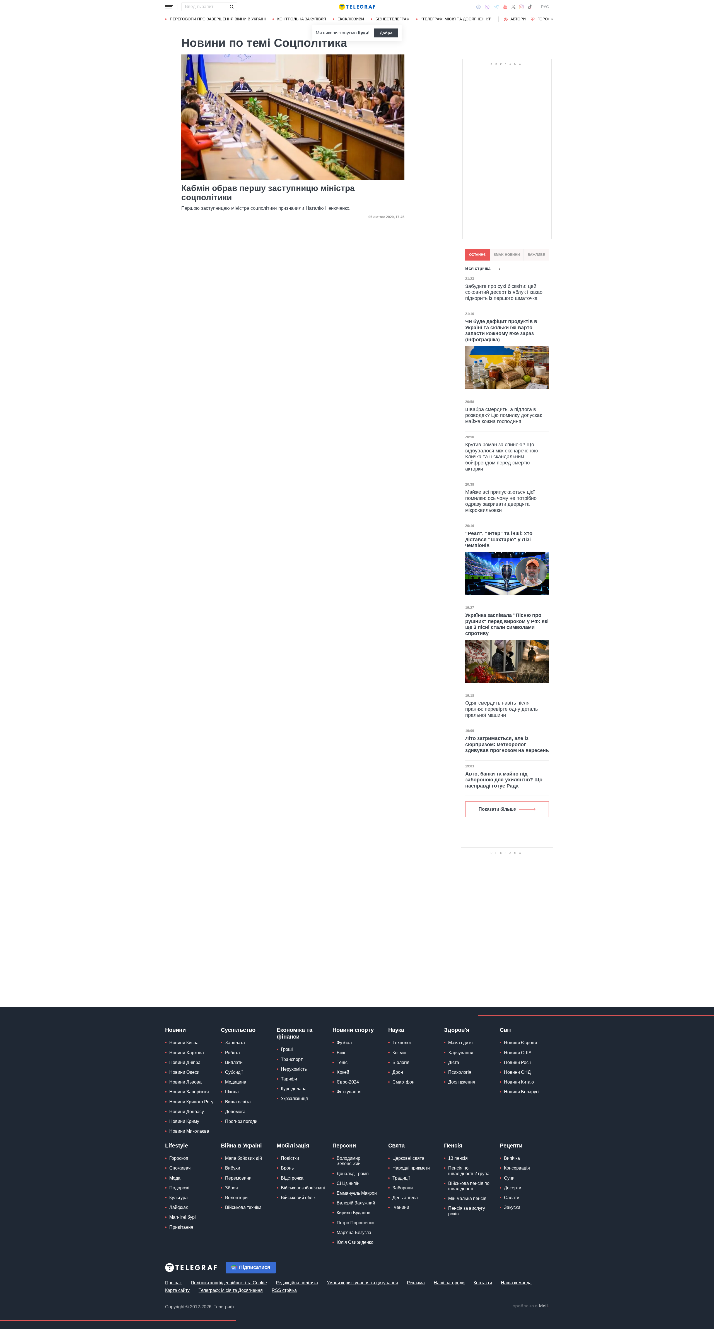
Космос (399, 1052)
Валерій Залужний (356, 1203)
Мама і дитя (460, 1042)
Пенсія (453, 1145)
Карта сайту (177, 1290)
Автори (518, 19)
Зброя (231, 1187)
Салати (511, 1197)
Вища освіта (238, 1101)
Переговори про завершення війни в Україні (218, 19)
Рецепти (511, 1145)
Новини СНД (517, 1072)
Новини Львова (185, 1082)
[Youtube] (505, 6)
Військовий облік (298, 1197)
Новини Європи (520, 1042)
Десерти (512, 1187)
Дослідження (461, 1082)
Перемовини (238, 1178)
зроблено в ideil (531, 1306)
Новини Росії (517, 1062)
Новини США (518, 1052)
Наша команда (516, 1282)
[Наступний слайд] (552, 19)
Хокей (343, 1072)
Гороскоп (548, 19)
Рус (545, 6)
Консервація (517, 1168)
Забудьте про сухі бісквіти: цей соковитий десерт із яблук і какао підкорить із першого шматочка (503, 292)
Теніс (342, 1062)
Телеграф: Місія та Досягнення (231, 1290)
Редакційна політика (297, 1282)
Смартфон (403, 1082)
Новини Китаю (519, 1082)
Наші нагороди (449, 1282)
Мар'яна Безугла (354, 1232)
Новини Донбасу (186, 1111)
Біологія (400, 1062)
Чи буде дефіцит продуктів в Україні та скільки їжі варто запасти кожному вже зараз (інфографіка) (501, 330)
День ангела (405, 1197)
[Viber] (487, 7)
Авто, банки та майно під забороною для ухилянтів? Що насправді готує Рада (503, 780)
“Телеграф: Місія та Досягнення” (456, 19)
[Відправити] (231, 6)
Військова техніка (243, 1207)
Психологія (459, 1072)
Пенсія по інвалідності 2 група (468, 1171)
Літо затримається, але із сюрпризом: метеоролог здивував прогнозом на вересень (507, 744)
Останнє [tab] (477, 255)
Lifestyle (176, 1145)
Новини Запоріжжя (189, 1091)
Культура (178, 1197)
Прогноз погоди (241, 1121)
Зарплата (235, 1042)
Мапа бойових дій (243, 1158)
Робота (232, 1052)
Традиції (401, 1178)
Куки (363, 32)
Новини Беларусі (521, 1091)
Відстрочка (292, 1178)
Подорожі (179, 1187)
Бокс (341, 1052)
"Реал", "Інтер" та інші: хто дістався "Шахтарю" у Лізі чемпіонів (498, 539)
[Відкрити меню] (169, 6)
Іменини (400, 1207)
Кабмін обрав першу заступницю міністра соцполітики (268, 192)
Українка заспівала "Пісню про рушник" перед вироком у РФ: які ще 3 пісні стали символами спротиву (507, 624)
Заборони (402, 1187)
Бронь (287, 1168)
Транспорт (292, 1059)
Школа (232, 1091)
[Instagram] (521, 7)
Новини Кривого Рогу (191, 1101)
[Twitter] (513, 6)
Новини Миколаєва (189, 1131)
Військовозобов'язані (303, 1187)
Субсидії (234, 1072)
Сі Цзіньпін (348, 1183)
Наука (396, 1030)
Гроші (287, 1049)
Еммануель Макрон (357, 1193)
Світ (506, 1030)
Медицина (235, 1082)
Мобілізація (293, 1145)
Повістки (290, 1158)
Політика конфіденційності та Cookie (229, 1282)
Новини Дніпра (185, 1062)
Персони (344, 1145)
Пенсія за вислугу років (466, 1211)
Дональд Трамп (353, 1173)
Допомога (235, 1111)
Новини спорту (353, 1030)
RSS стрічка (284, 1290)
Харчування (460, 1052)
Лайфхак (178, 1207)
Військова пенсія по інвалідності (468, 1186)
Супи (509, 1178)
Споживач (179, 1168)
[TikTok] (529, 6)
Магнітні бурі (182, 1217)
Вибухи (232, 1168)
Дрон (397, 1072)
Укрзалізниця (294, 1098)
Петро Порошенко (355, 1222)
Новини (175, 1030)
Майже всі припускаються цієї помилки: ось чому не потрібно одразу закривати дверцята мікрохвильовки (501, 501)
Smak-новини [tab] (507, 255)
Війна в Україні (241, 1145)
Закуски (512, 1207)
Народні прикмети (411, 1168)
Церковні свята (408, 1158)
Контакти (483, 1282)
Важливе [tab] (536, 255)
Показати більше (497, 809)
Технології (403, 1042)
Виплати (234, 1062)
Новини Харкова (186, 1052)
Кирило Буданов (353, 1212)
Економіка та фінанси (294, 1033)
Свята (396, 1145)
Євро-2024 (348, 1082)
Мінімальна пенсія (467, 1198)
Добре (386, 33)
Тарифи (289, 1079)
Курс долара (294, 1088)
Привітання (181, 1227)
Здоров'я (456, 1030)
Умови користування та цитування (362, 1282)
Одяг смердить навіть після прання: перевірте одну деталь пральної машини (501, 709)
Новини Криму (184, 1121)
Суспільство (238, 1030)
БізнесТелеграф (392, 19)
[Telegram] (496, 7)
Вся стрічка (478, 268)
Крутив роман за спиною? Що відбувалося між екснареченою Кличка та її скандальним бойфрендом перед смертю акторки (501, 456)
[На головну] (357, 6)
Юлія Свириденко (355, 1242)
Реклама (416, 1282)
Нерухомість (294, 1069)
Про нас (173, 1282)
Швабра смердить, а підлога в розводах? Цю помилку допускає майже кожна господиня (503, 415)
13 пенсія (458, 1158)
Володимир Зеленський (349, 1161)
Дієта (453, 1062)
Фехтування (349, 1091)
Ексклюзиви (350, 19)
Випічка (512, 1158)
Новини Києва (184, 1042)
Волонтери (236, 1197)
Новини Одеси (184, 1072)
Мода (174, 1178)
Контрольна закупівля (301, 19)
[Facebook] (478, 7)
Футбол (344, 1042)
